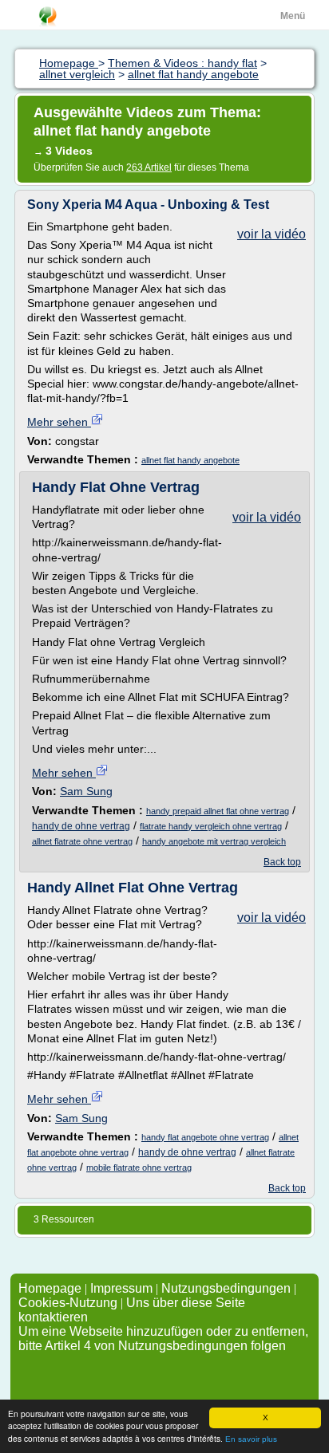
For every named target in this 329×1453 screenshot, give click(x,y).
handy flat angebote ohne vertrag (205, 1137)
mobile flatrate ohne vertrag (139, 1167)
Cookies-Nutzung (67, 1302)
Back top (282, 862)
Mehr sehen (59, 421)
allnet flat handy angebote (190, 460)
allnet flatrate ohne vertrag (82, 841)
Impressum (121, 1288)
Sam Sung (86, 791)
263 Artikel (149, 167)
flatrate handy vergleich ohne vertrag (211, 826)
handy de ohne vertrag (81, 826)
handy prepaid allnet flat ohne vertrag (217, 811)
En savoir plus (251, 1439)
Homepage (51, 1288)
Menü (292, 16)
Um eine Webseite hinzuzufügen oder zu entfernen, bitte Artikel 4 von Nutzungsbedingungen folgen (163, 1339)
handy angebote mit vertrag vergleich (214, 841)
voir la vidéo (271, 234)
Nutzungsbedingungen (226, 1288)
